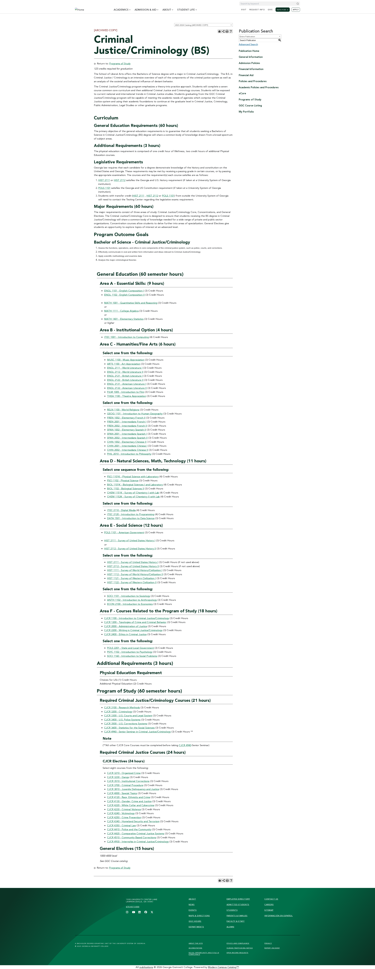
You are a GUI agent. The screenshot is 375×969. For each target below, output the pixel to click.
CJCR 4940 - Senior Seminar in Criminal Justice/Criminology (137, 731)
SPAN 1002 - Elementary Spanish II (126, 429)
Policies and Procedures (253, 81)
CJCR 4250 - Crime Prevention (124, 817)
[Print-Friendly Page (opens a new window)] (227, 31)
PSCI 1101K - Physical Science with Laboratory (133, 476)
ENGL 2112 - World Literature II (125, 371)
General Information (251, 56)
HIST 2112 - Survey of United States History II (130, 548)
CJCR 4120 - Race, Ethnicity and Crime (128, 797)
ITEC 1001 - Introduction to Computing (126, 337)
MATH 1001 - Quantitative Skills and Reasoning (130, 302)
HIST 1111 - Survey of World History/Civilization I (134, 570)
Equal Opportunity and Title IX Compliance (204, 953)
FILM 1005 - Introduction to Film (125, 391)
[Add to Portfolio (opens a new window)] (219, 31)
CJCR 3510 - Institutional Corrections (128, 781)
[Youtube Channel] (133, 912)
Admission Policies (249, 63)
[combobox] (203, 25)
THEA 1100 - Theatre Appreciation (126, 395)
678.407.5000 (132, 907)
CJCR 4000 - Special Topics (122, 793)
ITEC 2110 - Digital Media (121, 510)
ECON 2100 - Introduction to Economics (130, 603)
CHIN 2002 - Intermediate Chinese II (127, 449)
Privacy (268, 943)
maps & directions (199, 916)
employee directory (238, 899)
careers (269, 904)
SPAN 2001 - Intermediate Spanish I (127, 433)
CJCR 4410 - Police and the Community (129, 829)
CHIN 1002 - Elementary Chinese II (126, 441)
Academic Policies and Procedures (259, 87)
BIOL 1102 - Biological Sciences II (125, 488)
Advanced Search (248, 44)
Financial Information (251, 69)
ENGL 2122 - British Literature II (125, 379)
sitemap (268, 910)
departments (196, 927)
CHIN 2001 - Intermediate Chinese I (127, 445)
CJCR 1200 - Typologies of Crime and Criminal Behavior (135, 622)
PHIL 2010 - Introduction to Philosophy (129, 453)
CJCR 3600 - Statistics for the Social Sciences (129, 727)
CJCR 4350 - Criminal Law (121, 825)
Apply (296, 10)
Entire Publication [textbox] (247, 36)
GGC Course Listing (250, 105)
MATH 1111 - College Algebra (121, 310)
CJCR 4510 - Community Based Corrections (131, 837)
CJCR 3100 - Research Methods (122, 707)
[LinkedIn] (139, 912)
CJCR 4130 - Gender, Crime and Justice (129, 801)
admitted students (238, 904)
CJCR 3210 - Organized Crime (124, 772)
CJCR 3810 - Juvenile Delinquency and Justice (133, 789)
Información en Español (278, 916)
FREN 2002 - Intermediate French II (127, 425)
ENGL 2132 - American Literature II (127, 387)
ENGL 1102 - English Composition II (124, 294)
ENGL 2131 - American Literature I (126, 383)
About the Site (196, 943)
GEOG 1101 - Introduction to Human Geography (135, 413)
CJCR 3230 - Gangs (118, 777)
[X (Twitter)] (152, 912)
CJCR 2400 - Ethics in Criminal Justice (125, 634)
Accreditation (195, 948)
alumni (230, 927)
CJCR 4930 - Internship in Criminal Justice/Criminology (138, 841)
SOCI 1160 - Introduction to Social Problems (132, 655)
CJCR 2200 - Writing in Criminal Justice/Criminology (133, 630)
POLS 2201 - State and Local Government (130, 647)
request (257, 9)
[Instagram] (127, 912)
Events (193, 910)
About (192, 899)
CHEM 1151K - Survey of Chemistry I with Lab (133, 492)
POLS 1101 (104, 187)
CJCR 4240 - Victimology (121, 813)
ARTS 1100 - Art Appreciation (123, 363)
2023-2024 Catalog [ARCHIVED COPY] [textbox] (191, 25)
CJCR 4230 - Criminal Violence (124, 809)
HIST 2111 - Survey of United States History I (129, 540)
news (192, 904)
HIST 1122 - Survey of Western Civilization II (132, 582)
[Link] (99, 904)
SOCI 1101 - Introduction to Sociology (128, 595)
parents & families (237, 916)
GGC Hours (195, 921)
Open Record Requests (237, 952)
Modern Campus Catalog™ (223, 967)
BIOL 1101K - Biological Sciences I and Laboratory (135, 484)
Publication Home (249, 50)
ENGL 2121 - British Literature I (125, 375)
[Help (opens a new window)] (230, 31)
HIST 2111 (104, 180)
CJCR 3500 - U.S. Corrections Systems (125, 723)
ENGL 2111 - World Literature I (125, 367)
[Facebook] (145, 912)
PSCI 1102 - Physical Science (122, 480)
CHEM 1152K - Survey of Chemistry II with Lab (133, 496)
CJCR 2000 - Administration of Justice (125, 626)
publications (146, 967)
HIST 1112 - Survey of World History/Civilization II (135, 574)
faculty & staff (236, 921)
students (232, 910)
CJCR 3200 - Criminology (118, 711)
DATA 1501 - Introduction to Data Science (131, 518)
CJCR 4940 (185, 745)
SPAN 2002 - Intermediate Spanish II (127, 437)
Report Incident (272, 948)
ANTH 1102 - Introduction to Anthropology (132, 599)
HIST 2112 (119, 180)
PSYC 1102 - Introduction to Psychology (129, 651)
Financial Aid (246, 75)
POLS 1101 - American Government (124, 532)
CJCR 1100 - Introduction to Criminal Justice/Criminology (136, 618)
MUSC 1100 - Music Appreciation (125, 359)
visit (243, 9)
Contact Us (271, 899)
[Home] (88, 10)
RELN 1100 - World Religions (123, 409)
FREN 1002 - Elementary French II (126, 417)
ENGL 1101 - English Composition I (124, 290)
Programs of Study (120, 63)
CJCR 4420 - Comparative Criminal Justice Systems (135, 833)
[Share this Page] (223, 31)
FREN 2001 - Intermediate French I (126, 421)
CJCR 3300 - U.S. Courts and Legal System (128, 715)
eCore (242, 93)
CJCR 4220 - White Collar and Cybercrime (130, 805)
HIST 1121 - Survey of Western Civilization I (131, 578)
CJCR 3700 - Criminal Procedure (125, 785)
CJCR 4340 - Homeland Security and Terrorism (133, 821)
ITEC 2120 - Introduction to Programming (130, 514)
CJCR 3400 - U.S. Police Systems (122, 719)
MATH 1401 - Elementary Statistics (124, 318)
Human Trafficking (240, 948)
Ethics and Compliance (238, 943)
